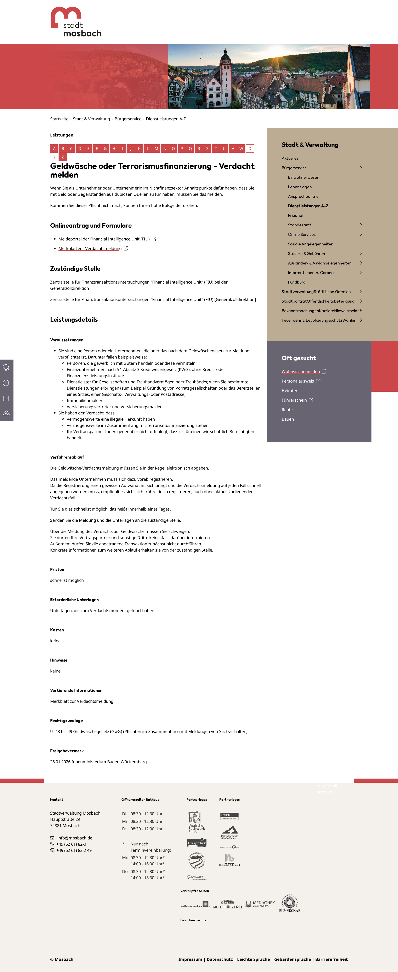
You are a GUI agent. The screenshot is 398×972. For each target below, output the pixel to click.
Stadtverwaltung (298, 291)
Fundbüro (296, 282)
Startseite (59, 119)
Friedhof (296, 215)
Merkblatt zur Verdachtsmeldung (90, 248)
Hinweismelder (347, 310)
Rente (287, 409)
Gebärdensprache (292, 959)
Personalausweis (298, 381)
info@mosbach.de (74, 838)
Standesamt (299, 224)
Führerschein (294, 400)
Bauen (288, 419)
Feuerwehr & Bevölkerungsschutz (312, 320)
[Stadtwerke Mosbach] (195, 906)
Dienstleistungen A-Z (308, 205)
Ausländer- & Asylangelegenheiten (320, 263)
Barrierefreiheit (331, 959)
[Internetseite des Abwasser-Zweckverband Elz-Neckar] (290, 905)
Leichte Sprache (253, 959)
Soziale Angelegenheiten (310, 243)
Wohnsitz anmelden (301, 371)
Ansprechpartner (304, 196)
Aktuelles (290, 158)
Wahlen (349, 320)
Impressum (190, 959)
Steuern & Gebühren (306, 253)
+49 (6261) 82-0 (71, 844)
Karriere (326, 310)
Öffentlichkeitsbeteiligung (331, 301)
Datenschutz (220, 959)
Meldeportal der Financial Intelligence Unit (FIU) (104, 239)
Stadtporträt (294, 301)
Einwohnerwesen (303, 177)
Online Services (302, 234)
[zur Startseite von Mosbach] (73, 18)
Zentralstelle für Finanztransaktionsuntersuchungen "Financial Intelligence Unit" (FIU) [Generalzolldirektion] (153, 299)
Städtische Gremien (332, 291)
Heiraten (290, 390)
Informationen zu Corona (311, 272)
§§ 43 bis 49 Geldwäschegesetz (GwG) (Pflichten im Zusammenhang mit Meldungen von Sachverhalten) (149, 731)
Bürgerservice (128, 119)
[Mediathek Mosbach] (260, 906)
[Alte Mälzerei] (227, 906)
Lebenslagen (300, 186)
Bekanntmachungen (300, 310)
